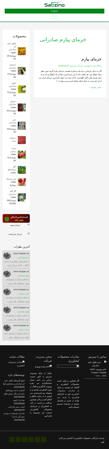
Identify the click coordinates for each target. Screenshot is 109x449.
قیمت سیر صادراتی (16, 406)
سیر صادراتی (23, 257)
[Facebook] (43, 439)
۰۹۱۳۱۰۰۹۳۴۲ (100, 376)
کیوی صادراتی (23, 311)
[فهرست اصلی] (54, 16)
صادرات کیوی (19, 400)
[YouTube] (18, 439)
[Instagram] (37, 439)
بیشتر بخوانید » (95, 87)
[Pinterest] (31, 439)
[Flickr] (11, 439)
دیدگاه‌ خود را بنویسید (93, 65)
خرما (80, 65)
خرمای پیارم (91, 59)
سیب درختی (24, 293)
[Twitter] (24, 439)
